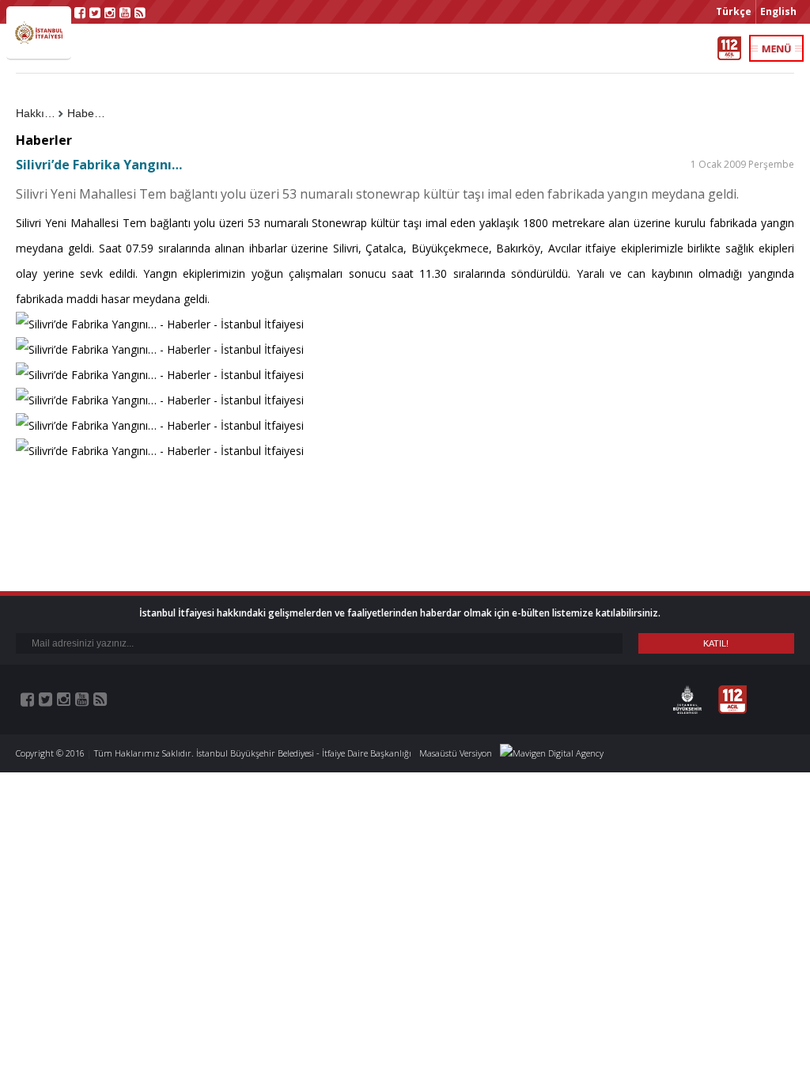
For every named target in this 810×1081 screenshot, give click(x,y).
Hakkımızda (39, 113)
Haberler (89, 113)
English (778, 11)
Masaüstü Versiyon (455, 753)
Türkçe (733, 11)
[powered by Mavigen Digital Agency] (552, 753)
